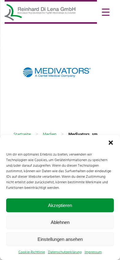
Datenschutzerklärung (65, 252)
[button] (111, 143)
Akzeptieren (60, 205)
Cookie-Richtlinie (31, 252)
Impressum (93, 252)
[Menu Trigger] (105, 11)
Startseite (22, 134)
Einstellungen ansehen (60, 239)
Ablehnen (60, 222)
